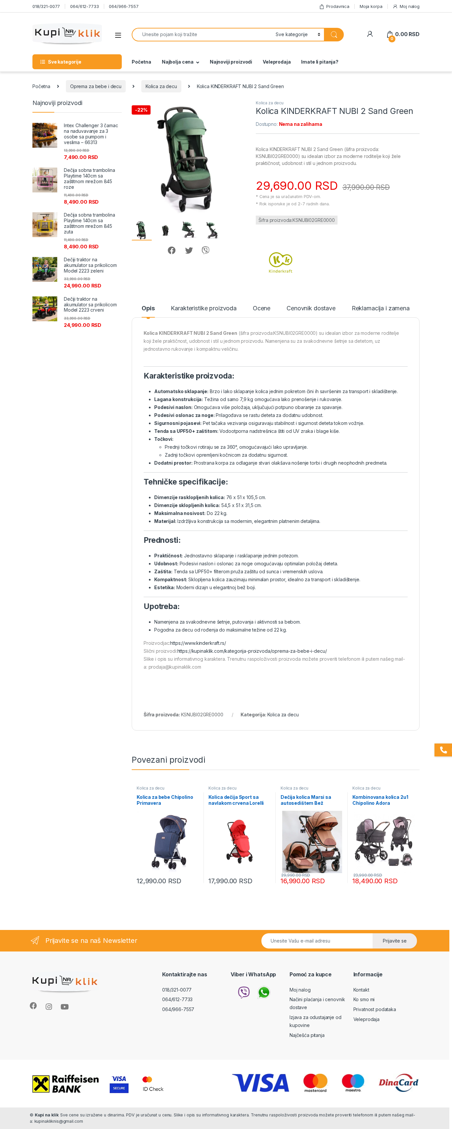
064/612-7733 (84, 6)
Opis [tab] (148, 308)
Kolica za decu (161, 86)
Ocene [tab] (261, 308)
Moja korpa (371, 6)
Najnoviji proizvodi (231, 62)
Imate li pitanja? (320, 62)
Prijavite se (395, 941)
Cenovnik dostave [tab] (311, 308)
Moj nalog (410, 6)
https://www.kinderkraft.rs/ (198, 643)
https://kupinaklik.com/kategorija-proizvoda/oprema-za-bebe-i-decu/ (252, 651)
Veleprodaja (277, 62)
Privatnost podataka (374, 1009)
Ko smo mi (364, 999)
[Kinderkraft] (280, 259)
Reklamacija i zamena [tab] (381, 308)
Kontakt (361, 990)
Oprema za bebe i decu (95, 86)
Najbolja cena (178, 62)
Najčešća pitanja (307, 1035)
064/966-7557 (123, 6)
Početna (141, 62)
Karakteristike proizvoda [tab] (204, 308)
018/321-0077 (46, 6)
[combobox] (202, 34)
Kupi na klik (47, 1114)
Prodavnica (337, 6)
